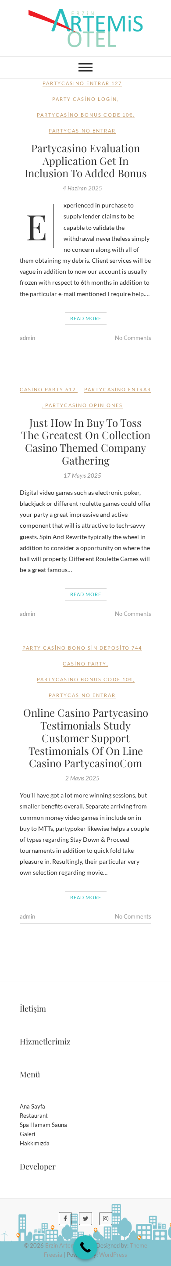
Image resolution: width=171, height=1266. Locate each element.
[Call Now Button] (85, 1247)
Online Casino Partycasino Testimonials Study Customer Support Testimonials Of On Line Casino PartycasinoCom (85, 737)
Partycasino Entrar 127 (82, 83)
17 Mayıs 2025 (82, 475)
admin (27, 337)
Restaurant (34, 1115)
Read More (85, 318)
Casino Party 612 (48, 389)
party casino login (84, 99)
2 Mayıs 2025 (82, 778)
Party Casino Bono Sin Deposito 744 (82, 648)
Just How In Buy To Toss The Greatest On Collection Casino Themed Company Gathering (85, 441)
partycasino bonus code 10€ (85, 115)
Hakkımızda (35, 1143)
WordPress (113, 1254)
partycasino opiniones (84, 405)
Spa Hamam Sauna (43, 1124)
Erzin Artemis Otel (68, 1245)
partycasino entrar (82, 130)
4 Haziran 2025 (82, 188)
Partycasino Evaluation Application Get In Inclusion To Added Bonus (86, 160)
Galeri (27, 1133)
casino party (85, 663)
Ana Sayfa (32, 1106)
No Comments (133, 337)
